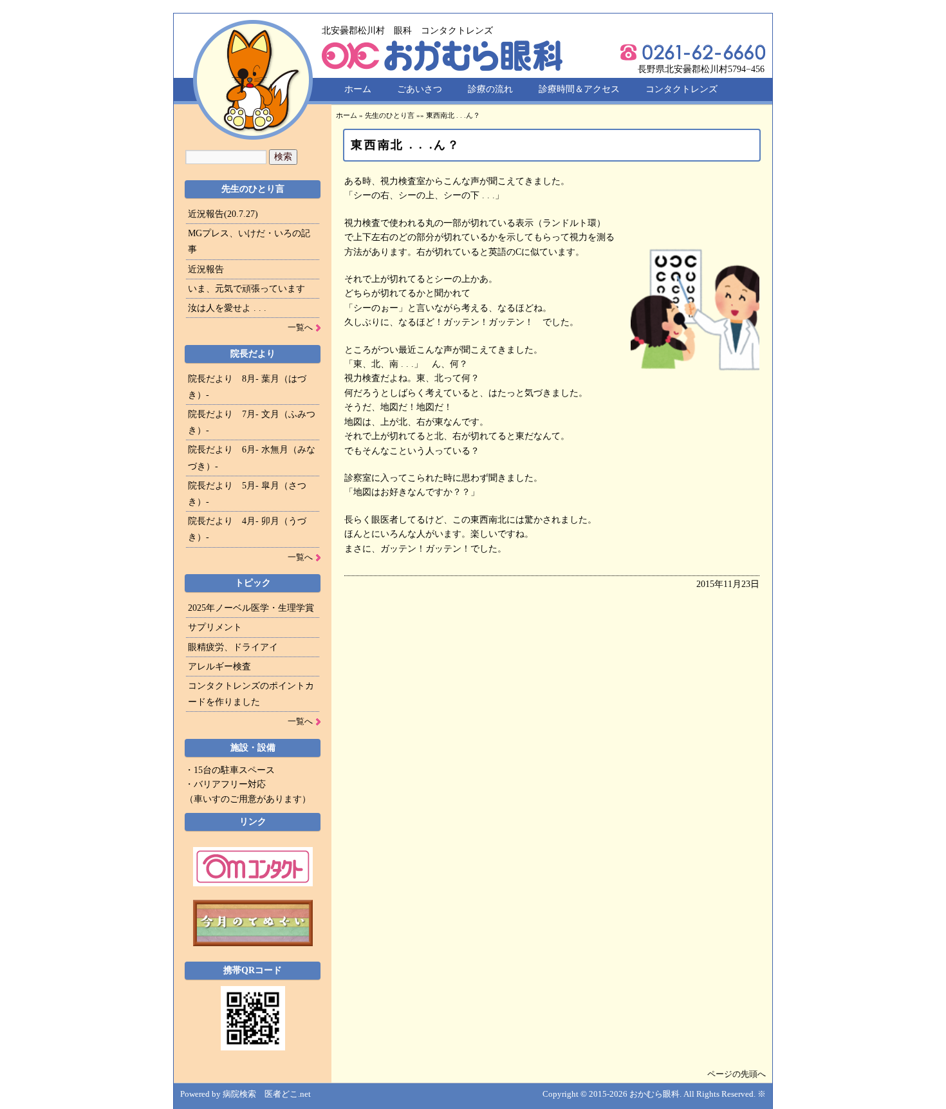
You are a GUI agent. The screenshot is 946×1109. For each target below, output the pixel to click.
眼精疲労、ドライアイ (233, 647)
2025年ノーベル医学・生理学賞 (251, 608)
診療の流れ (490, 89)
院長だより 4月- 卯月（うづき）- (247, 529)
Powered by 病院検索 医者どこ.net (245, 1094)
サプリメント (215, 627)
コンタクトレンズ (681, 89)
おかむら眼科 (654, 1094)
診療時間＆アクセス (579, 89)
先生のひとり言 (389, 115)
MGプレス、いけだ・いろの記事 (249, 241)
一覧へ (300, 327)
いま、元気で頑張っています (246, 289)
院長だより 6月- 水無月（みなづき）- (251, 458)
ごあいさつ (419, 89)
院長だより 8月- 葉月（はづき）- (247, 387)
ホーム (357, 89)
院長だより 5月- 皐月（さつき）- (247, 494)
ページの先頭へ (736, 1074)
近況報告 (206, 269)
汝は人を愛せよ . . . (227, 308)
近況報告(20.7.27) (223, 214)
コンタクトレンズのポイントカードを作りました (251, 694)
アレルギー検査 (219, 666)
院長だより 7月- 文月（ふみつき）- (251, 422)
